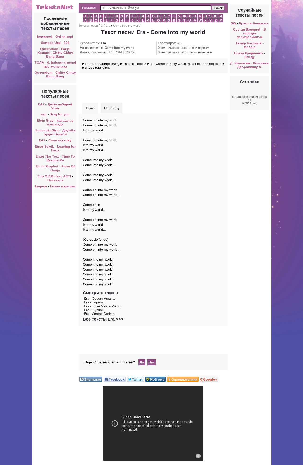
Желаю (249, 47)
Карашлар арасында (60, 122)
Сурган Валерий (246, 29)
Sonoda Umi (51, 43)
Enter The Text (47, 156)
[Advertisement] (153, 87)
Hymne (97, 310)
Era (108, 25)
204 (66, 43)
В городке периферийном (251, 33)
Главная (89, 8)
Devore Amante (104, 298)
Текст (90, 108)
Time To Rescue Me (60, 158)
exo (44, 114)
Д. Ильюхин (240, 63)
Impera (97, 302)
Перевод (111, 108)
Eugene (41, 186)
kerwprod (44, 36)
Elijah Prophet (47, 166)
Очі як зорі (64, 36)
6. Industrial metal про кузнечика (59, 64)
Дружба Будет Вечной (59, 132)
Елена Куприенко (248, 53)
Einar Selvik (45, 146)
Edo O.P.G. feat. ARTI (54, 176)
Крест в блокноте (253, 23)
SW (233, 23)
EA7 (41, 104)
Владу (249, 57)
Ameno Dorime (103, 314)
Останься (55, 180)
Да (142, 362)
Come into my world (126, 25)
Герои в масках (63, 186)
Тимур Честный (249, 43)
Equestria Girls (47, 130)
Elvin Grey (45, 120)
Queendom (49, 49)
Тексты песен (88, 25)
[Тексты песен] (55, 9)
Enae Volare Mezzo (106, 306)
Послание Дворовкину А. (253, 65)
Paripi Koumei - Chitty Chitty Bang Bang (55, 52)
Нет (152, 362)
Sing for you (60, 114)
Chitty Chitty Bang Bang (61, 74)
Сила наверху (59, 140)
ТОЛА (39, 62)
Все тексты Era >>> (103, 319)
